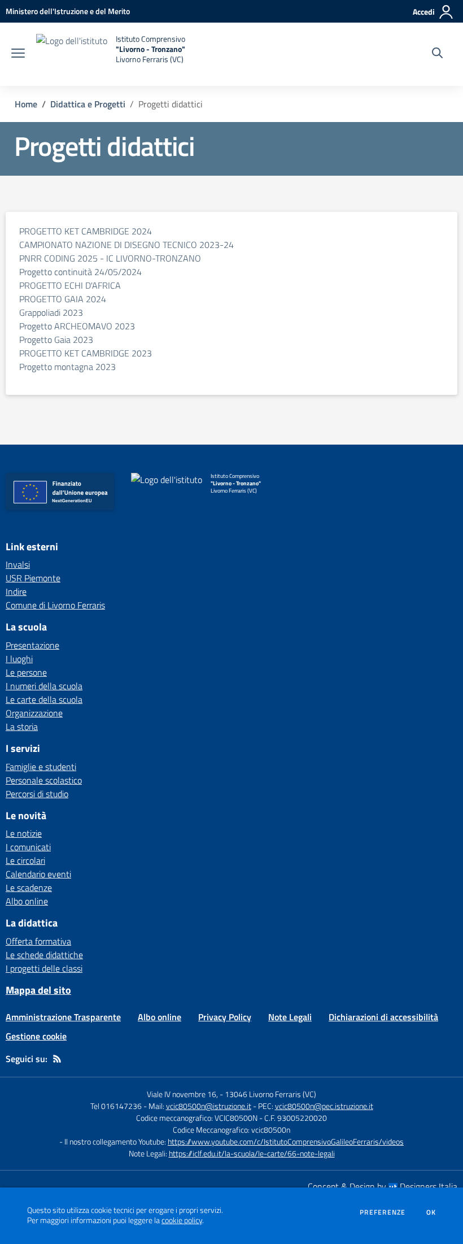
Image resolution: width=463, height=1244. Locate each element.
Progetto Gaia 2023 (56, 339)
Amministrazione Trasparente (63, 1017)
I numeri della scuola (44, 686)
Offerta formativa (38, 941)
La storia (22, 726)
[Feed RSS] (57, 1059)
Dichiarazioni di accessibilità (383, 1017)
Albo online (27, 901)
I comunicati (28, 847)
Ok (431, 1212)
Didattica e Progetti (87, 104)
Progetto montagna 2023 (67, 366)
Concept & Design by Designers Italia (382, 1186)
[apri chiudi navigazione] (18, 54)
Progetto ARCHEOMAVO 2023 (77, 326)
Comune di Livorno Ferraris (55, 605)
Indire (16, 591)
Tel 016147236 (116, 1106)
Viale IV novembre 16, (182, 1094)
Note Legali (290, 1017)
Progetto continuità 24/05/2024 (80, 272)
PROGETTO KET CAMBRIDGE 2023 (85, 353)
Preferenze (382, 1212)
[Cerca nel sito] (437, 54)
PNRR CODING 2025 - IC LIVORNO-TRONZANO (110, 258)
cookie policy (181, 1220)
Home (26, 104)
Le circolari (25, 860)
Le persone (26, 672)
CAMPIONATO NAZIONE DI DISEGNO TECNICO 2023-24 (126, 244)
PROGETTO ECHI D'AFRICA (70, 285)
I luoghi (19, 659)
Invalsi (18, 564)
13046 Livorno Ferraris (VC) (270, 1094)
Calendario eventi (38, 874)
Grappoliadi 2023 (51, 312)
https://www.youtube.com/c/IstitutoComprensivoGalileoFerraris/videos (286, 1141)
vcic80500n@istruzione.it (208, 1106)
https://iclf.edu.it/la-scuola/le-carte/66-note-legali (252, 1153)
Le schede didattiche (44, 955)
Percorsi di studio (37, 794)
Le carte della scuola (44, 699)
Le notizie (24, 833)
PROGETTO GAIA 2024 (62, 299)
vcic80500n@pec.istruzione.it (324, 1106)
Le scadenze (29, 887)
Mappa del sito (38, 990)
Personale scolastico (44, 780)
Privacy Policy (224, 1017)
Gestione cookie (36, 1036)
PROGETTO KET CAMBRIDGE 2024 (85, 231)
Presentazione (32, 645)
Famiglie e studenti (41, 766)
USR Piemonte (33, 578)
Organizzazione (34, 713)
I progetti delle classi (44, 968)
